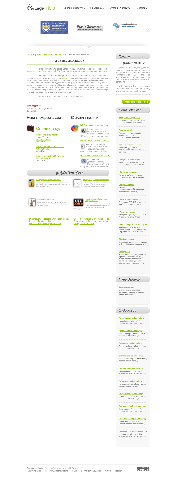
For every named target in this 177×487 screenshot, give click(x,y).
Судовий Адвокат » (120, 8)
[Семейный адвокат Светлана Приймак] (143, 468)
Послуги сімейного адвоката (131, 159)
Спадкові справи (126, 185)
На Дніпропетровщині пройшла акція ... (95, 140)
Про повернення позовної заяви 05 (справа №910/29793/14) (48, 137)
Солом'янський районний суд (132, 419)
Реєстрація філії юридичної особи (45, 223)
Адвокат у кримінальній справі (133, 224)
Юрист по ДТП (34, 471)
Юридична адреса (127, 212)
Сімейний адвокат (127, 239)
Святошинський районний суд (132, 406)
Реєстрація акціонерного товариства (91, 221)
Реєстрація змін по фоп (40, 221)
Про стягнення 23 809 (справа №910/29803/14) (50, 157)
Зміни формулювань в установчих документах (96, 219)
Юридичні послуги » (74, 8)
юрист (65, 78)
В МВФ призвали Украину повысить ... (95, 125)
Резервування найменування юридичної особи (96, 200)
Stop (88, 46)
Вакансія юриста (126, 287)
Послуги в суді (125, 130)
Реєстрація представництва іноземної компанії (51, 219)
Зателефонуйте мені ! (136, 102)
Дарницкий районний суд (130, 331)
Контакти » (142, 8)
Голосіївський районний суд (131, 318)
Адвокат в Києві (35, 468)
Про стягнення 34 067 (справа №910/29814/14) (50, 147)
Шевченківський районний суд (133, 431)
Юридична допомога (128, 172)
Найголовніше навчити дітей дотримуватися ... (95, 155)
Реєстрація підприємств (55, 54)
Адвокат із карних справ (130, 145)
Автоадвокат (124, 252)
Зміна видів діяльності (46, 199)
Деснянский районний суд (130, 343)
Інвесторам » (97, 8)
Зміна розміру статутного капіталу (96, 180)
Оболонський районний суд (131, 368)
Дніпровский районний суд (131, 356)
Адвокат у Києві (34, 54)
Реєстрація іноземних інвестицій (48, 180)
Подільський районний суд (131, 394)
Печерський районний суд (130, 381)
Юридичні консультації (129, 118)
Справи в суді (49, 128)
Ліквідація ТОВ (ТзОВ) (84, 223)
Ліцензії (75, 471)
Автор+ (75, 468)
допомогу (81, 85)
